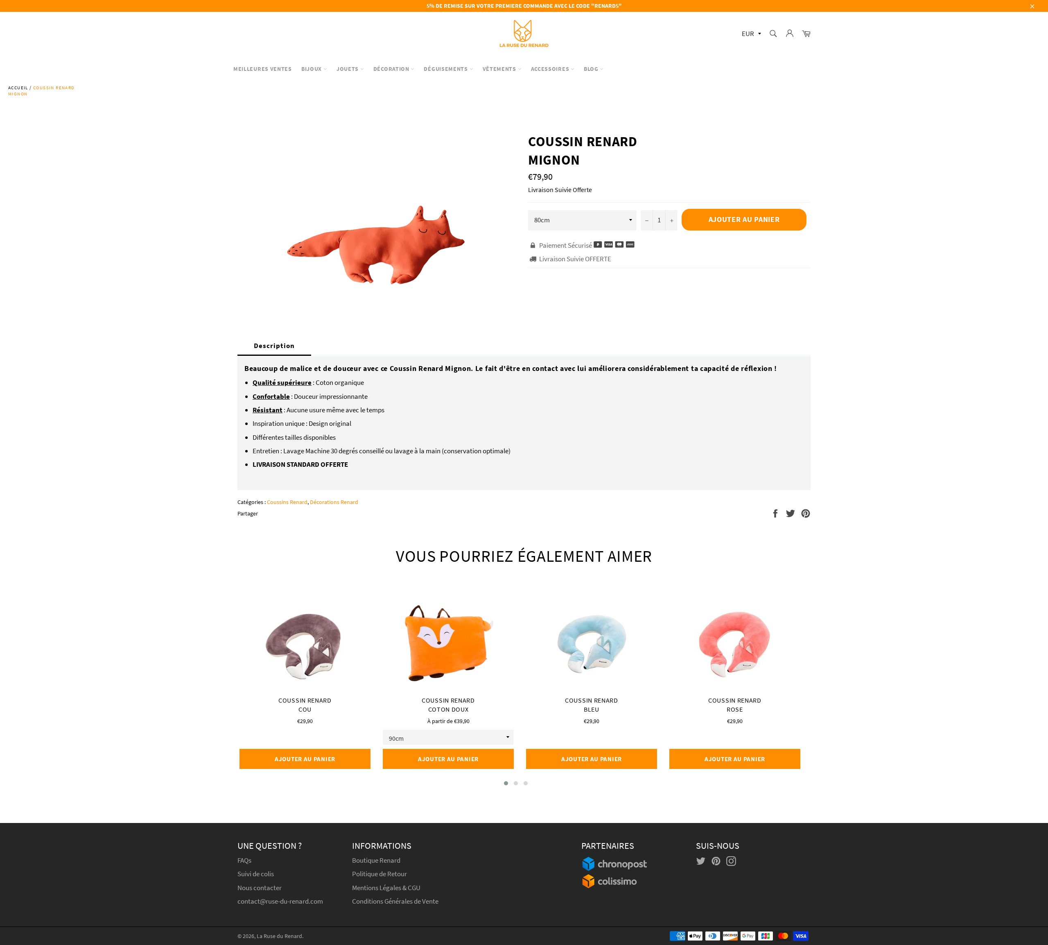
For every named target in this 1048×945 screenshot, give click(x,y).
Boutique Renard (377, 860)
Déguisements (446, 68)
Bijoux (312, 68)
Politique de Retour (379, 873)
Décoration (392, 68)
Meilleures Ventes (262, 68)
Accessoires (551, 68)
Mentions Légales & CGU (386, 887)
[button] (506, 783)
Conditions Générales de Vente (395, 901)
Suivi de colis (255, 873)
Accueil (18, 87)
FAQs (244, 860)
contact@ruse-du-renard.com (280, 901)
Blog (592, 68)
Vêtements (500, 68)
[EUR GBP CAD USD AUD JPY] (751, 34)
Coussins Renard (287, 502)
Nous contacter (259, 887)
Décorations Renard (334, 502)
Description (274, 345)
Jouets (348, 68)
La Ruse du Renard (279, 936)
